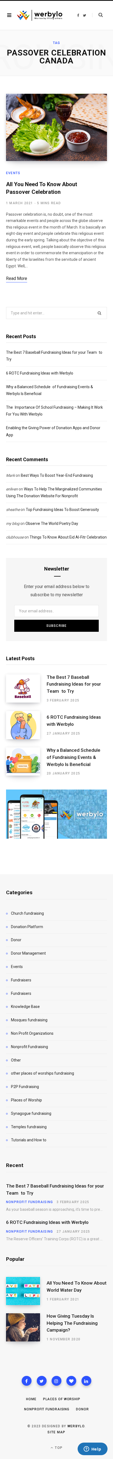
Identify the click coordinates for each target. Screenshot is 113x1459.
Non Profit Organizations (32, 1033)
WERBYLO (75, 1426)
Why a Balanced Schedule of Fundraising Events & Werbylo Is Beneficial (75, 757)
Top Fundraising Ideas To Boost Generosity (62, 509)
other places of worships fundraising (42, 1073)
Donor (16, 940)
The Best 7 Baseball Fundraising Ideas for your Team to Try (74, 684)
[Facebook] (27, 1381)
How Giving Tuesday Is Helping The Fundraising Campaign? (72, 1323)
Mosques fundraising (29, 1020)
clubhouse (15, 537)
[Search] (97, 15)
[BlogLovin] (71, 1381)
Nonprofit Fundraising (29, 1047)
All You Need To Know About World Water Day (76, 1286)
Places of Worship (26, 1100)
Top (58, 1448)
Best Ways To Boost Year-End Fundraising (57, 475)
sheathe (13, 509)
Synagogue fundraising (31, 1113)
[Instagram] (56, 1381)
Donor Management (28, 953)
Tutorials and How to (28, 1140)
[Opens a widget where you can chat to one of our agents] (92, 1449)
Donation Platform (27, 927)
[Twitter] (42, 1381)
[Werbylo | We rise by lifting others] (39, 15)
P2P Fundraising (25, 1086)
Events (13, 173)
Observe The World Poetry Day (52, 523)
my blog (12, 523)
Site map (56, 1432)
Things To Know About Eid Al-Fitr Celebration (68, 537)
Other (16, 1060)
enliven (12, 489)
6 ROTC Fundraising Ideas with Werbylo (39, 373)
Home (31, 1399)
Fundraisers (21, 980)
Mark (10, 475)
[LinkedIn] (86, 1381)
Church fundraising (27, 913)
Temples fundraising (29, 1127)
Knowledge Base (25, 1006)
